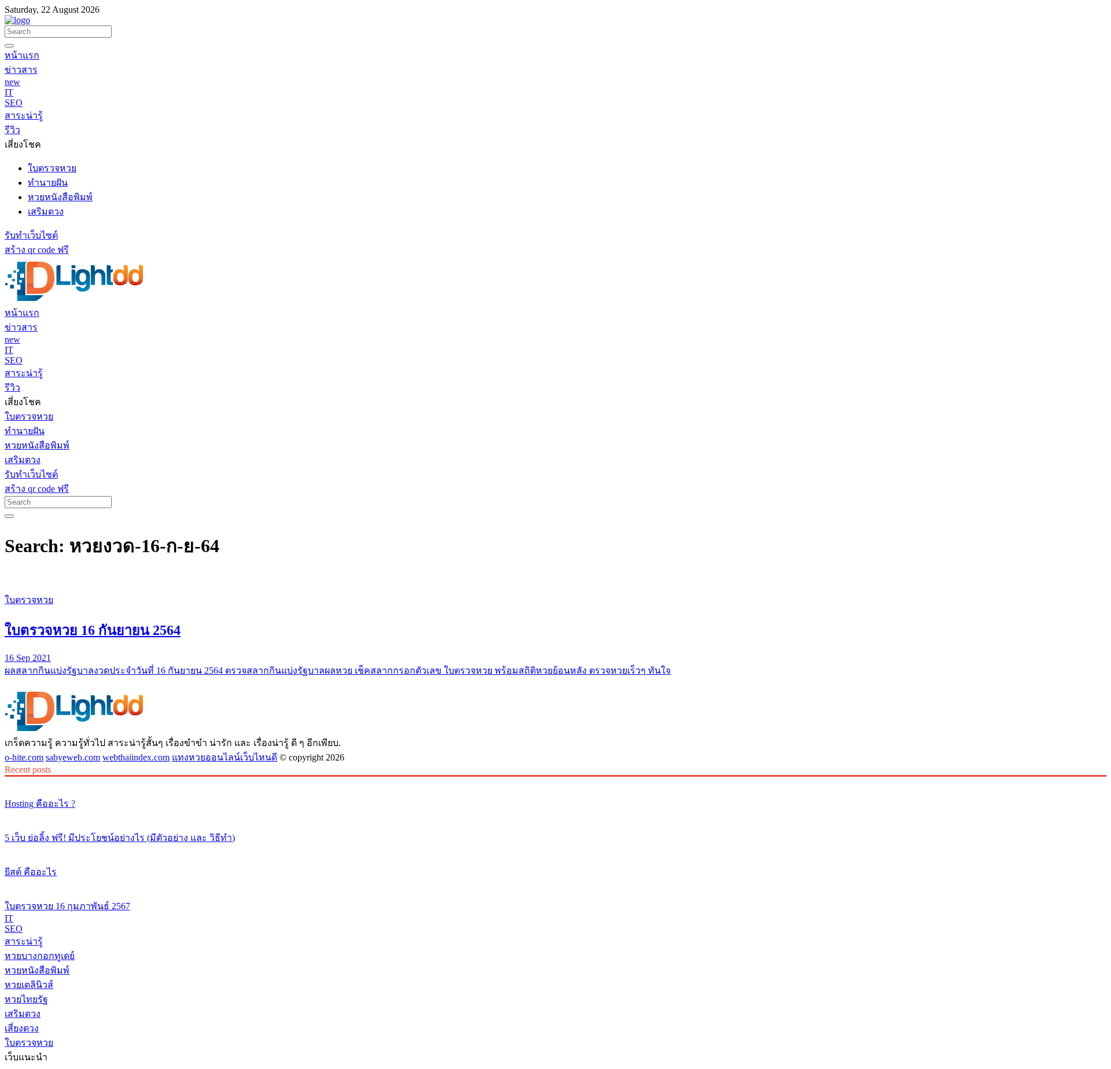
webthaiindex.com (136, 757)
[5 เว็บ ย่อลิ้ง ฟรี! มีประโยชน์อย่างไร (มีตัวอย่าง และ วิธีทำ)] (555, 816)
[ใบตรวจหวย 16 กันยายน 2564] (555, 578)
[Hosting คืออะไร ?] (555, 782)
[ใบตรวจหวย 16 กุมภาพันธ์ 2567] (555, 884)
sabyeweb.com (73, 757)
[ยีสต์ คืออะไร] (555, 850)
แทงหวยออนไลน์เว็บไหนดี (224, 757)
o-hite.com (24, 757)
